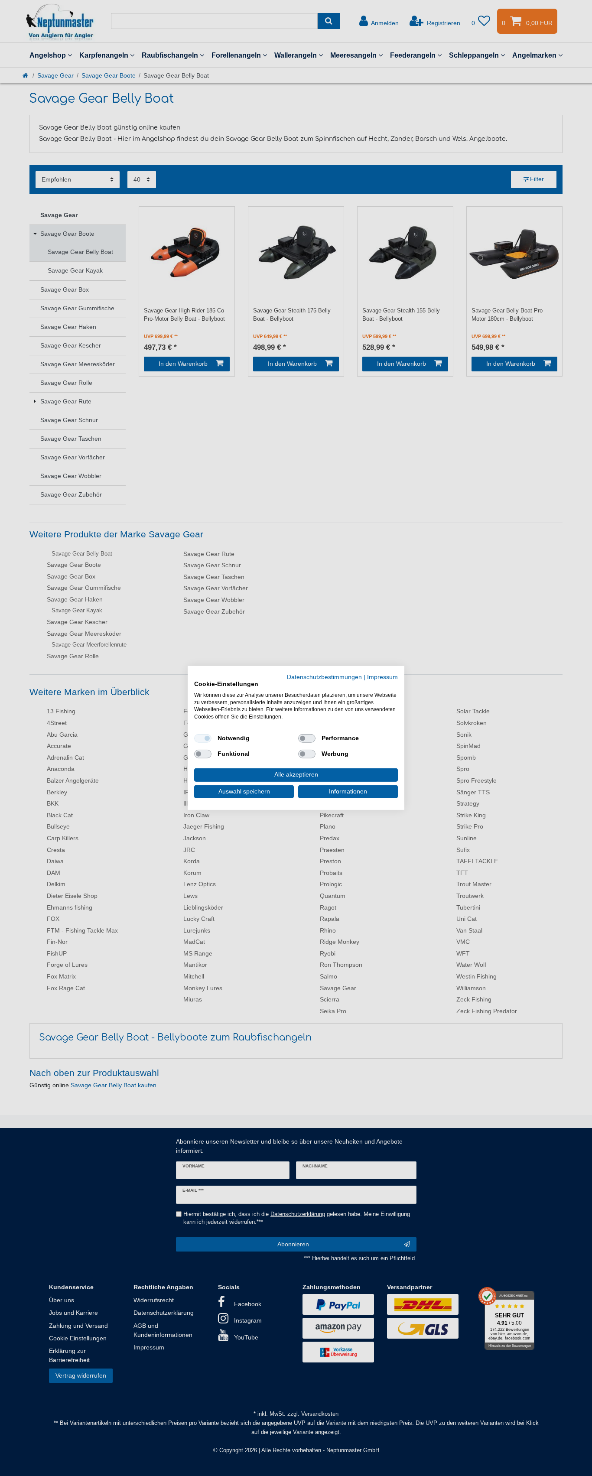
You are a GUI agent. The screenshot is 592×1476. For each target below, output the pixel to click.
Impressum (382, 677)
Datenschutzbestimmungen (324, 677)
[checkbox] (202, 738)
